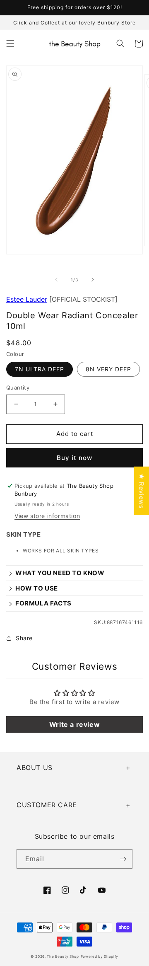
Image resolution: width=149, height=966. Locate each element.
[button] (10, 43)
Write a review (74, 724)
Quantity (17, 387)
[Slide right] (93, 280)
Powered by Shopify (100, 956)
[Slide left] (56, 280)
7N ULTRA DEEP (39, 369)
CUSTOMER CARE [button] (47, 805)
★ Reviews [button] (141, 490)
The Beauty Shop (63, 956)
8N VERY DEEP (108, 369)
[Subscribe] (123, 859)
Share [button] (24, 638)
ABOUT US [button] (35, 767)
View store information (47, 515)
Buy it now (74, 458)
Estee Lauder (26, 299)
